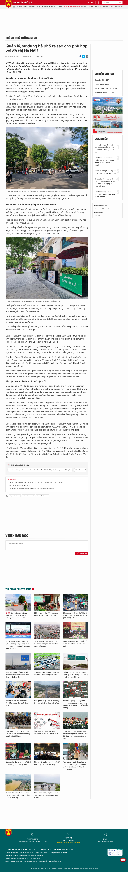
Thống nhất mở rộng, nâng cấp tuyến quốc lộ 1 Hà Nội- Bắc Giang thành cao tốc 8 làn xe (75, 674)
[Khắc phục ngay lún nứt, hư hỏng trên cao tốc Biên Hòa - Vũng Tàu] (47, 689)
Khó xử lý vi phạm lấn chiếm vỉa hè (19, 485)
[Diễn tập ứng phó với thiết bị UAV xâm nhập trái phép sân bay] (47, 751)
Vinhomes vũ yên (99, 212)
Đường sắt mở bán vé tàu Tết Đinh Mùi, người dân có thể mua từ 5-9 (17, 703)
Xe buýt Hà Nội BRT (102, 80)
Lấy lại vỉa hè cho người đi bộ (106, 88)
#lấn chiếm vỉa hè (28, 496)
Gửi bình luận (82, 553)
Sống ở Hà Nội (108, 7)
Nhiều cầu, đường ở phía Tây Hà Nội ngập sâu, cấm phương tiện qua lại (46, 795)
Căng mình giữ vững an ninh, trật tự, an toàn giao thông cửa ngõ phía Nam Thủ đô (18, 615)
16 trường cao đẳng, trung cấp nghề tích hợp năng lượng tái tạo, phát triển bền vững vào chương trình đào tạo (18, 645)
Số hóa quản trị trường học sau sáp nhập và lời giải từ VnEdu (46, 614)
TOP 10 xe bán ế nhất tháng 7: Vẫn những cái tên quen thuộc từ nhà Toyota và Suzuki (105, 161)
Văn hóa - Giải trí (87, 7)
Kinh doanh (118, 7)
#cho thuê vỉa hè (42, 496)
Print (87, 56)
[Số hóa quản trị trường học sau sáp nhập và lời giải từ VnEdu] (47, 602)
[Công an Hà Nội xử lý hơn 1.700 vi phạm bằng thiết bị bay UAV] (18, 751)
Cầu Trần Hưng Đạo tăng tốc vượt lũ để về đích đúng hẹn (105, 172)
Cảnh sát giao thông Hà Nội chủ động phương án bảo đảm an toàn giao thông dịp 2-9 (75, 615)
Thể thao (98, 7)
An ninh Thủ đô (22, 2)
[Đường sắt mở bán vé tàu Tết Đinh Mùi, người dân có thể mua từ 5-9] (18, 689)
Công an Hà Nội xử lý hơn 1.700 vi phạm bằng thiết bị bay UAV (18, 763)
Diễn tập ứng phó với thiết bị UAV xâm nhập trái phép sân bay (47, 763)
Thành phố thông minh (72, 7)
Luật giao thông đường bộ (104, 92)
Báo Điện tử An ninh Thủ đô (8, 4)
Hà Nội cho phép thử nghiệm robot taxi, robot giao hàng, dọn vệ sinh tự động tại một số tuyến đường (75, 704)
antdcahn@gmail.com (105, 841)
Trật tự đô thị (22, 7)
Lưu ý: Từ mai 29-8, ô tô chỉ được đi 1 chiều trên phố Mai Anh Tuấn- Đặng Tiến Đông (46, 643)
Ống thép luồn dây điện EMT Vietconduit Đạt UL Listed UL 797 (46, 732)
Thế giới (45, 7)
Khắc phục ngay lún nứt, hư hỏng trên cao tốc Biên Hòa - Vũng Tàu (46, 702)
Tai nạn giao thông (102, 84)
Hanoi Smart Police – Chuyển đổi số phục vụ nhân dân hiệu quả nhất (75, 643)
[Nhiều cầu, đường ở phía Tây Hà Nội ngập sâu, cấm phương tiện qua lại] (47, 782)
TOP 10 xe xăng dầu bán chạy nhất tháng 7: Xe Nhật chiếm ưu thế (105, 194)
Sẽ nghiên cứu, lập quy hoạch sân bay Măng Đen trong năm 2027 (46, 673)
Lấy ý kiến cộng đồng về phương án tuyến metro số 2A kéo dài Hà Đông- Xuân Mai (105, 148)
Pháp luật (52, 7)
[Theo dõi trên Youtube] (92, 2)
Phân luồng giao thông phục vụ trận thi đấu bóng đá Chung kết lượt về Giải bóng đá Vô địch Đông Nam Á (75, 765)
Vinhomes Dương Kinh (100, 205)
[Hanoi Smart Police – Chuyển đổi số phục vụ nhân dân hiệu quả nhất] (75, 630)
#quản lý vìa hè (15, 496)
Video (60, 7)
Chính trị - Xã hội (34, 7)
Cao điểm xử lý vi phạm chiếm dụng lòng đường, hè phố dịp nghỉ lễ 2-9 (31, 488)
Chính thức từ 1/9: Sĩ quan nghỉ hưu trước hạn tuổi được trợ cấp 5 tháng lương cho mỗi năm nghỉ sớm (75, 735)
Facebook (80, 56)
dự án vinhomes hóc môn (101, 215)
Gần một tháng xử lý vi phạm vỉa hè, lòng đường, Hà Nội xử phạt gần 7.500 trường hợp (36, 482)
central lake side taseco (105, 208)
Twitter (83, 56)
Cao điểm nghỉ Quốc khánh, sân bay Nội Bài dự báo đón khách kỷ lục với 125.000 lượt (18, 733)
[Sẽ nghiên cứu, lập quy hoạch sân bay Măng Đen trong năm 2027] (47, 661)
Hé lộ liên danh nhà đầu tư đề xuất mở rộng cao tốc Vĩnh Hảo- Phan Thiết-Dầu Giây (18, 674)
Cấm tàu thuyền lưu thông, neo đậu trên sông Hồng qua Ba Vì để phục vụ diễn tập (18, 795)
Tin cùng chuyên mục (18, 589)
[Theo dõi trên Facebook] (89, 2)
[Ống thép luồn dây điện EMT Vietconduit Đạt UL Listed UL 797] (47, 720)
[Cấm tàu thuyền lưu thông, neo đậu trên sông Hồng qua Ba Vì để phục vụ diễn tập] (18, 782)
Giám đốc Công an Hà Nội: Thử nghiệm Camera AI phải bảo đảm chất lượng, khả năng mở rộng (105, 182)
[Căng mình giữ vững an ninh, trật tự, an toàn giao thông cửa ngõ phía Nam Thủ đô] (18, 602)
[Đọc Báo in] (100, 3)
